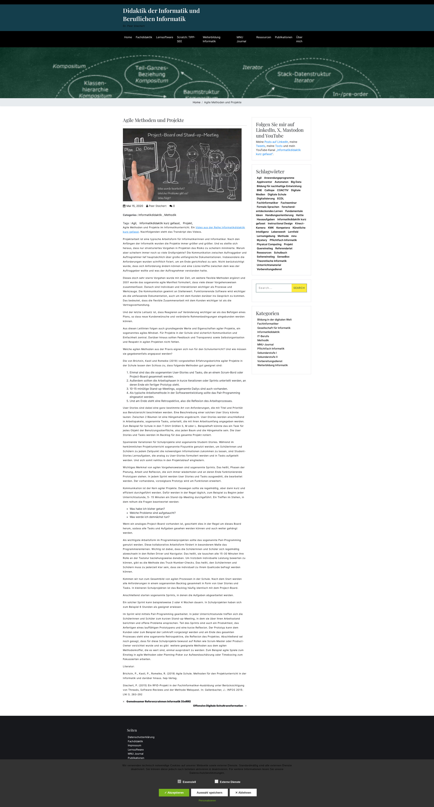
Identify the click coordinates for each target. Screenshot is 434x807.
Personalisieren (207, 800)
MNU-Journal (265, 344)
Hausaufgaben (266, 219)
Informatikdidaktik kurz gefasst (160, 223)
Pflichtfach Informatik (283, 240)
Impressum (134, 745)
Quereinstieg (265, 248)
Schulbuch (280, 252)
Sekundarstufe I (267, 352)
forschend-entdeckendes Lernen (275, 209)
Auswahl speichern (209, 792)
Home (128, 37)
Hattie (300, 215)
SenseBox (283, 256)
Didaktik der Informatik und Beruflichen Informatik (161, 14)
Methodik (170, 215)
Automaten (281, 181)
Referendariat (283, 248)
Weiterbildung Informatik (211, 39)
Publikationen (283, 37)
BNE (259, 190)
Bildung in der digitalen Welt (274, 319)
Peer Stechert (157, 206)
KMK (271, 227)
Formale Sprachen (268, 206)
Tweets (260, 146)
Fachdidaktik (144, 37)
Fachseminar (289, 202)
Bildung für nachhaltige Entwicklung (279, 186)
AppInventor (264, 181)
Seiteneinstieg (266, 256)
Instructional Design (280, 223)
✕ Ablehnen (243, 792)
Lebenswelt (278, 231)
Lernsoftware (164, 37)
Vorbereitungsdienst (269, 269)
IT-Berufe (263, 336)
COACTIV (283, 190)
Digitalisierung (266, 198)
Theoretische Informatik (272, 260)
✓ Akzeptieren (174, 792)
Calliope (269, 190)
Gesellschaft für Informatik (273, 327)
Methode (283, 236)
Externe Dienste (230, 782)
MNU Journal (241, 39)
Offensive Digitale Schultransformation (218, 705)
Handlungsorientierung (279, 215)
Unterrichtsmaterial (269, 265)
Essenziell (189, 782)
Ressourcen (263, 37)
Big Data (296, 181)
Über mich (299, 39)
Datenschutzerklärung (141, 737)
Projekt (187, 223)
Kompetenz (283, 227)
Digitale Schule (277, 194)
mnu (294, 236)
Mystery (262, 240)
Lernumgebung (266, 236)
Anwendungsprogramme (279, 177)
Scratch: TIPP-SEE (186, 39)
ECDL (280, 198)
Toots (278, 146)
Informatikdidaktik (150, 215)
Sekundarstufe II (267, 356)
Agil (133, 223)
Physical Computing (269, 244)
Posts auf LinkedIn (276, 141)
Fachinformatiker (267, 202)
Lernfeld (293, 231)
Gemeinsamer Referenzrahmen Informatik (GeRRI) (158, 701)
